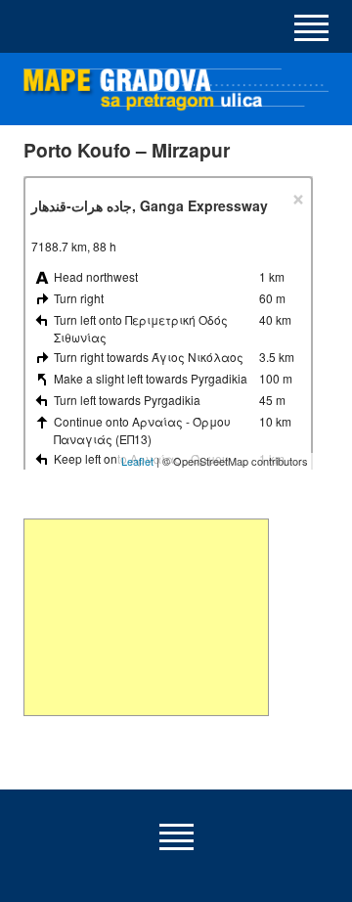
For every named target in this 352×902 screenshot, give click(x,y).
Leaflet (137, 461)
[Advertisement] (146, 617)
